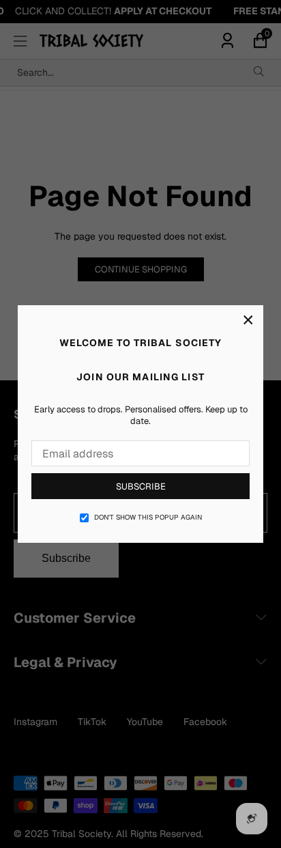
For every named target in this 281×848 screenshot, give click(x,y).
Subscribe (141, 486)
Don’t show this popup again (148, 517)
